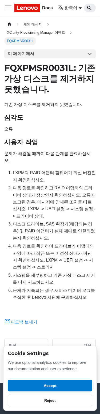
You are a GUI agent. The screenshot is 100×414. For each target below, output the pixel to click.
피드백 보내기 (24, 322)
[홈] (9, 24)
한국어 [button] (71, 8)
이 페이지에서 (21, 53)
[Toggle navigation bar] (8, 8)
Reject (50, 400)
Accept (50, 385)
